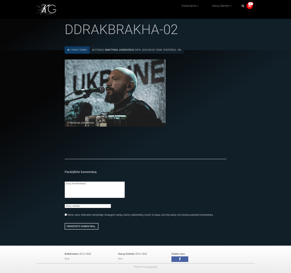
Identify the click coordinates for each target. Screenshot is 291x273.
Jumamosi (151, 266)
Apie (67, 258)
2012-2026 (78, 253)
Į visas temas (78, 50)
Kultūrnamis (189, 5)
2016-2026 (132, 253)
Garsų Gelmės (220, 5)
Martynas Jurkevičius (119, 50)
